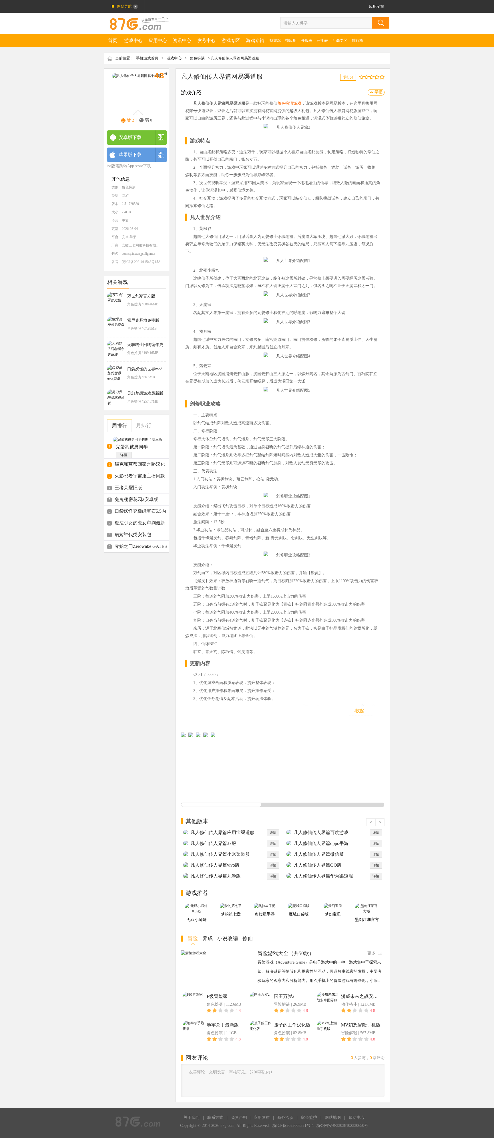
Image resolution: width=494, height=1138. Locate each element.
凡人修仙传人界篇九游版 (215, 876)
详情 (123, 455)
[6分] (373, 77)
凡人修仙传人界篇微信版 (319, 854)
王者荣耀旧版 (128, 487)
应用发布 (376, 6)
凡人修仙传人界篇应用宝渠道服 (222, 832)
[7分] (375, 77)
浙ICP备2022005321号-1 (293, 1125)
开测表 (322, 40)
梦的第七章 (231, 914)
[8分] (378, 77)
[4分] (367, 77)
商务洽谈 (285, 1117)
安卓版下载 (130, 137)
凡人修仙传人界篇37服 (213, 843)
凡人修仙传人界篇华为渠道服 (323, 876)
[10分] (383, 77)
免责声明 (239, 1117)
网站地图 (333, 1117)
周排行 (119, 426)
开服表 (306, 40)
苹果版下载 (130, 154)
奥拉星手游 (265, 914)
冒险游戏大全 (273, 953)
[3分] (365, 77)
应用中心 (158, 40)
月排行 (144, 425)
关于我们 (192, 1117)
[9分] (380, 77)
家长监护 (309, 1117)
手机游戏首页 (147, 58)
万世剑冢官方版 (141, 296)
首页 (112, 40)
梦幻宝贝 (333, 914)
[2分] (362, 77)
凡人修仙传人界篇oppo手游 (321, 843)
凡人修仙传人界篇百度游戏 (321, 832)
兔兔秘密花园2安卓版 (136, 499)
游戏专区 (231, 40)
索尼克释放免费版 (143, 320)
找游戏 (275, 40)
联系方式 (215, 1117)
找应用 (290, 40)
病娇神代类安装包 (133, 534)
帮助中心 (356, 1117)
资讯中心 (182, 40)
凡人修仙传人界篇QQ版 (318, 865)
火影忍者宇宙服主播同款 (140, 475)
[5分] (370, 77)
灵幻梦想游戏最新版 (145, 393)
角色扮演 (197, 58)
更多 (371, 953)
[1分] (360, 77)
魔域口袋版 (299, 914)
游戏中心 (133, 40)
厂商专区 (339, 40)
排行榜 (357, 40)
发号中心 (206, 40)
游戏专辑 (255, 40)
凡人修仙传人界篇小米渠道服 (220, 854)
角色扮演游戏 (289, 103)
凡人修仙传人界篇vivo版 (215, 865)
